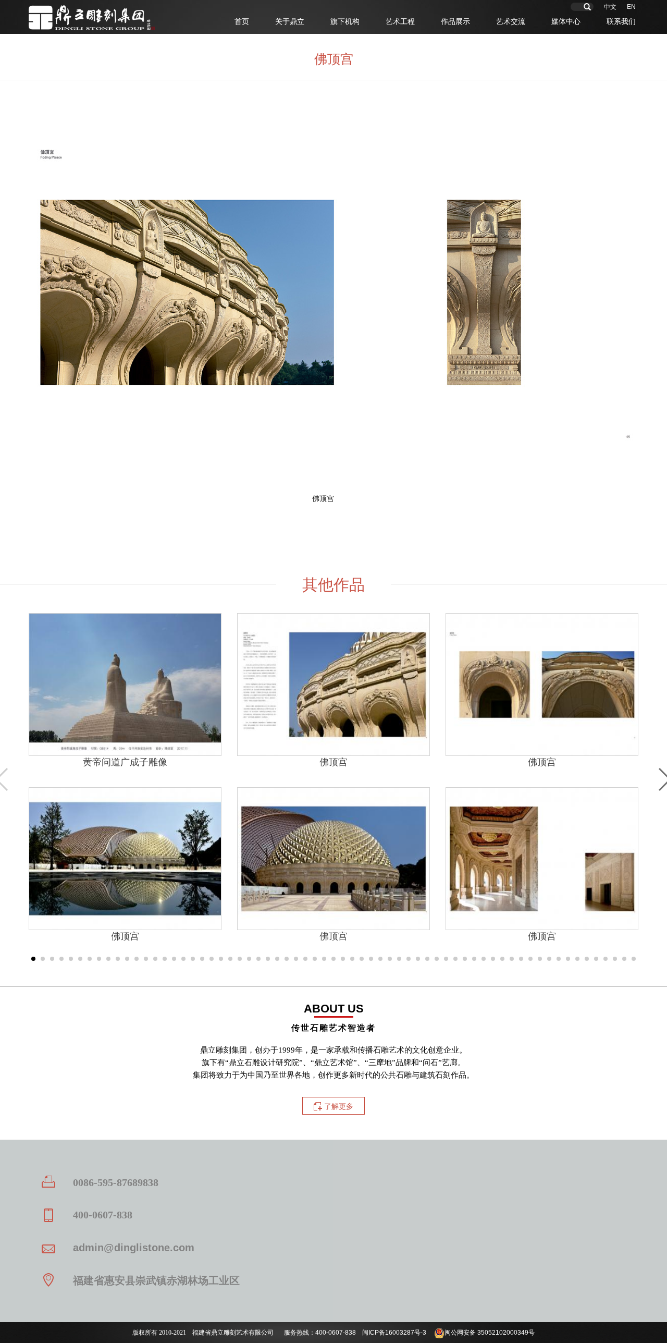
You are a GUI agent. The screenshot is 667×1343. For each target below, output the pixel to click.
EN (631, 6)
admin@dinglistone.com (133, 1247)
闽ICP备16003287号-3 (394, 1332)
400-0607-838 (335, 1332)
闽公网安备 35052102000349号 (489, 1332)
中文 (610, 6)
